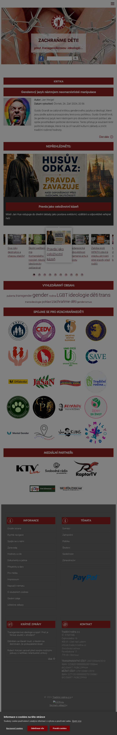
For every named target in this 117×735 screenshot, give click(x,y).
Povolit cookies (60, 728)
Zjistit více (76, 721)
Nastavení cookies (14, 728)
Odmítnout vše (37, 728)
